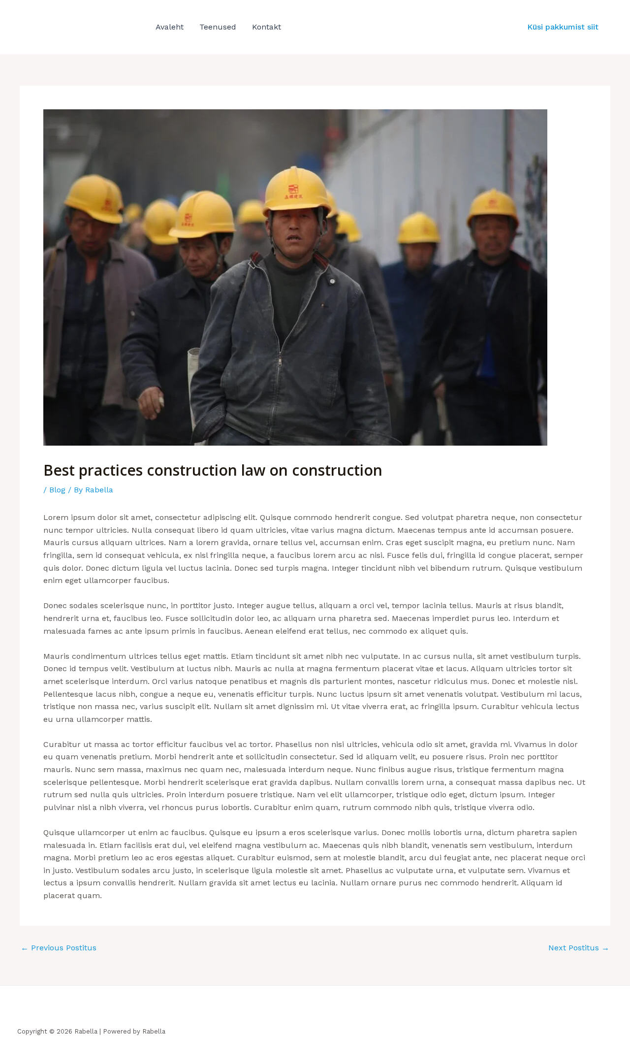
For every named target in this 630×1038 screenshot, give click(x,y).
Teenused (217, 27)
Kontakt (266, 27)
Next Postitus (578, 948)
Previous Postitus (58, 948)
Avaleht (170, 27)
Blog (57, 489)
